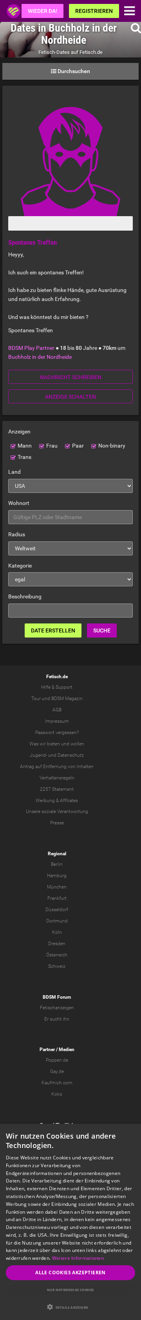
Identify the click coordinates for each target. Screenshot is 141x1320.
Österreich (56, 955)
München (57, 887)
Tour (36, 698)
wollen (77, 744)
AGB (56, 710)
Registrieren (94, 11)
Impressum (57, 721)
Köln (57, 932)
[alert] (70, 1222)
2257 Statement (57, 789)
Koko (56, 1094)
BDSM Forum (57, 997)
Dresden (56, 943)
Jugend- (38, 755)
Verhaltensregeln (57, 778)
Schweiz (56, 966)
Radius (16, 534)
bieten (53, 744)
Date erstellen (53, 630)
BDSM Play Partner (31, 348)
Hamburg (57, 875)
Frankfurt (57, 898)
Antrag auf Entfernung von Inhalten (57, 766)
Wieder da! (42, 11)
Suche (101, 630)
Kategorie (20, 565)
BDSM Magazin (67, 698)
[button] (70, 1307)
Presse (57, 823)
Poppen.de (57, 1060)
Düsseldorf (56, 909)
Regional (57, 853)
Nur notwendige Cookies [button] (70, 1290)
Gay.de (57, 1071)
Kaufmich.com (57, 1082)
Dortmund (57, 921)
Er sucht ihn (56, 1019)
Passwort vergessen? (57, 732)
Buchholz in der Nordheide (40, 357)
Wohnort (18, 503)
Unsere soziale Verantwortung (57, 811)
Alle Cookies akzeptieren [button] (70, 1272)
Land (14, 472)
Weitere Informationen (78, 1258)
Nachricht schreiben (70, 377)
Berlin (57, 864)
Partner (47, 1049)
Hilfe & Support (56, 687)
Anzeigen (19, 431)
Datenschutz (71, 755)
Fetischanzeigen (57, 1007)
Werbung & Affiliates (57, 800)
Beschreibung (25, 596)
